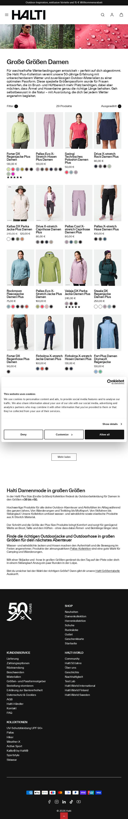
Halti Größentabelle (108, 571)
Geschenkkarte (74, 639)
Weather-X (13, 741)
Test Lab (70, 681)
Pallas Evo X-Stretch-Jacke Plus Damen (49, 294)
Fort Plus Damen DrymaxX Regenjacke (105, 359)
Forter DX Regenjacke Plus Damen (18, 157)
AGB (9, 699)
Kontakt (11, 708)
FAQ (9, 713)
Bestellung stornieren (20, 686)
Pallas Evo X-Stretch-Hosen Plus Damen (46, 157)
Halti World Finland (76, 690)
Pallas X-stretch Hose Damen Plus (106, 228)
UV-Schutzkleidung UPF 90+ (25, 728)
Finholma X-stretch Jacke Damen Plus (49, 358)
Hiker (10, 737)
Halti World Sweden (77, 695)
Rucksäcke (71, 630)
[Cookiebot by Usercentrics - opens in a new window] (109, 381)
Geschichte (72, 672)
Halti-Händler (15, 704)
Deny (23, 434)
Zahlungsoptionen (18, 663)
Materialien (14, 677)
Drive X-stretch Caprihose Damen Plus (48, 229)
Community (72, 658)
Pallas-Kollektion (80, 548)
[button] (7, 15)
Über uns (70, 667)
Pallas (10, 732)
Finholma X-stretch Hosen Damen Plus (78, 358)
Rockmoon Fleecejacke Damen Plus (15, 294)
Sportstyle (13, 755)
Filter (10, 106)
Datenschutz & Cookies (21, 695)
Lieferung (13, 658)
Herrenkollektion (75, 621)
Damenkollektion (75, 616)
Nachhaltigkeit (74, 677)
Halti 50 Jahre (73, 663)
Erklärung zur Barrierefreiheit (24, 690)
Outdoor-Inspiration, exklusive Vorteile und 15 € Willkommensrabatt (64, 2)
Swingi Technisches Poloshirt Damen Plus (76, 158)
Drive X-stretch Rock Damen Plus (106, 156)
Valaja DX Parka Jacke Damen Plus (77, 293)
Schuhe (69, 625)
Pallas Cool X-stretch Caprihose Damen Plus (77, 229)
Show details (110, 424)
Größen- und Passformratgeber (26, 681)
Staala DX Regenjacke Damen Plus (102, 294)
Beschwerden (15, 672)
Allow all (105, 434)
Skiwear (12, 760)
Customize (62, 434)
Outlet (69, 634)
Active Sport (14, 746)
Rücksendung (15, 667)
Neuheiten (71, 612)
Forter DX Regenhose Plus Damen (18, 359)
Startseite (71, 643)
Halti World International (80, 686)
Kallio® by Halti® (17, 750)
